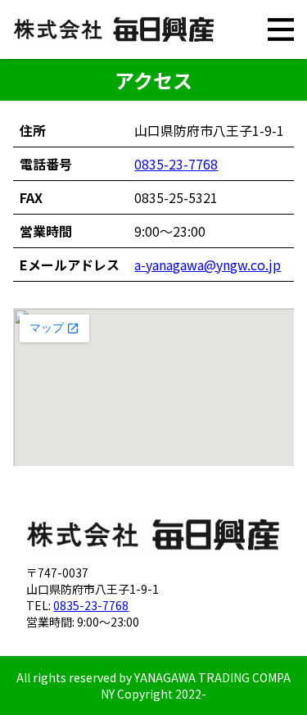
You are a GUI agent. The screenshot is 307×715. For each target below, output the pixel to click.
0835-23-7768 (176, 164)
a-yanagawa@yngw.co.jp (207, 264)
